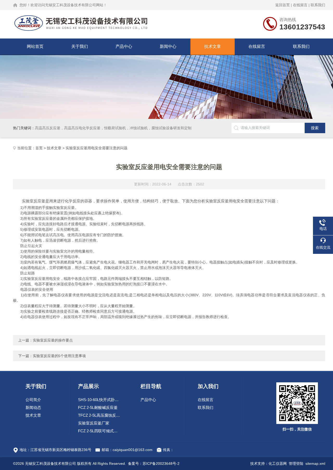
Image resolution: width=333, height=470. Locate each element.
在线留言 (300, 5)
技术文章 (212, 46)
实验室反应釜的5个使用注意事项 (59, 356)
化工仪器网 (277, 463)
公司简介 (33, 399)
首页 (39, 148)
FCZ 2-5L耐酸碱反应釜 (98, 407)
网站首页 (35, 46)
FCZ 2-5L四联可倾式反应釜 (99, 431)
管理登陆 (296, 463)
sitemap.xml (315, 463)
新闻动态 (33, 407)
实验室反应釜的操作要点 (53, 340)
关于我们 (79, 46)
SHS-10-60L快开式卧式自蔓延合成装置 (99, 399)
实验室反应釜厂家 (93, 423)
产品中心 (124, 46)
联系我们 (318, 5)
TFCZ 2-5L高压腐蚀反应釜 (99, 415)
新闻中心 (168, 46)
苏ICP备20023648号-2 (161, 463)
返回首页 (282, 5)
